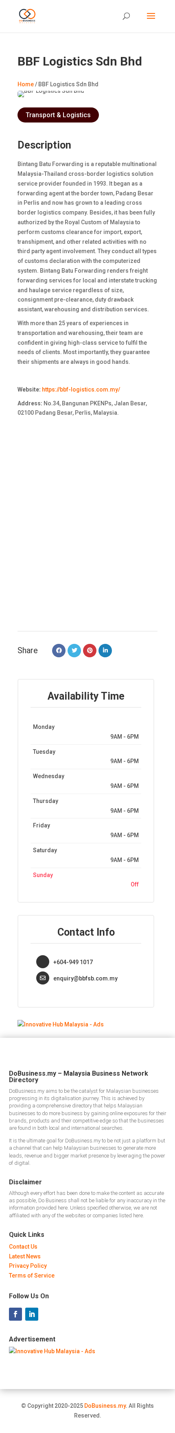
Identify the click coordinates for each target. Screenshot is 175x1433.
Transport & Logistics (58, 115)
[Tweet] (74, 650)
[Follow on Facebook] (15, 1314)
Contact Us (23, 1246)
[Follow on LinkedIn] (31, 1314)
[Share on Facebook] (59, 650)
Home (26, 84)
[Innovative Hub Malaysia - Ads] (61, 1024)
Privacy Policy (28, 1265)
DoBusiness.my (105, 1405)
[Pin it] (89, 650)
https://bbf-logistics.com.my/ (80, 389)
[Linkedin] (105, 650)
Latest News (25, 1256)
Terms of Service (32, 1275)
